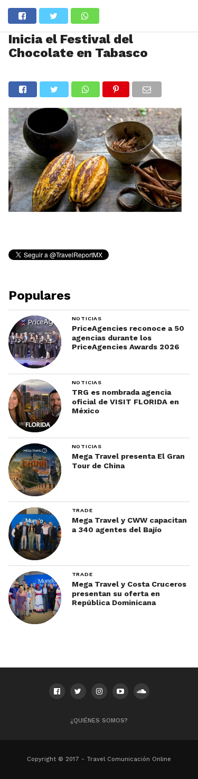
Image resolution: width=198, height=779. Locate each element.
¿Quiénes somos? (99, 720)
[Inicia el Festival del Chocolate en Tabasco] (95, 208)
